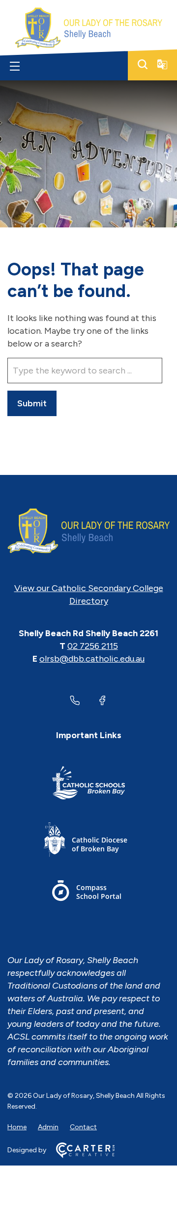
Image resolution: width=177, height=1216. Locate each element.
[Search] (142, 64)
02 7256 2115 (92, 646)
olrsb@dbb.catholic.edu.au (92, 658)
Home (17, 1127)
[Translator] (162, 64)
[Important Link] (88, 784)
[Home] (88, 531)
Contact (83, 1127)
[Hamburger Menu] (15, 66)
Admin (48, 1127)
